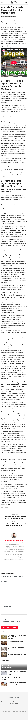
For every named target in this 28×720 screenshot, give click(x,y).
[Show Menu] (2, 2)
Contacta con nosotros (14, 697)
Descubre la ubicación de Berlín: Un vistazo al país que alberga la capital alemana (17, 673)
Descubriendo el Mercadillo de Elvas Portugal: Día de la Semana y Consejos (17, 637)
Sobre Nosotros (4, 695)
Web (2, 613)
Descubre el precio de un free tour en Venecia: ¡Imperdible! (12, 666)
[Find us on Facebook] (13, 716)
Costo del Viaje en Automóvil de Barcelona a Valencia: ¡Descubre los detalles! (17, 654)
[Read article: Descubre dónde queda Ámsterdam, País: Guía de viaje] (4, 684)
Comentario (4, 581)
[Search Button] (26, 2)
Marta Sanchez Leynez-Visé (14, 540)
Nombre (3, 600)
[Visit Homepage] (14, 2)
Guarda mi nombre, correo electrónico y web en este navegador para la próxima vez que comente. (14, 621)
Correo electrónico (6, 606)
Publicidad (12, 695)
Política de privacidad (20, 695)
